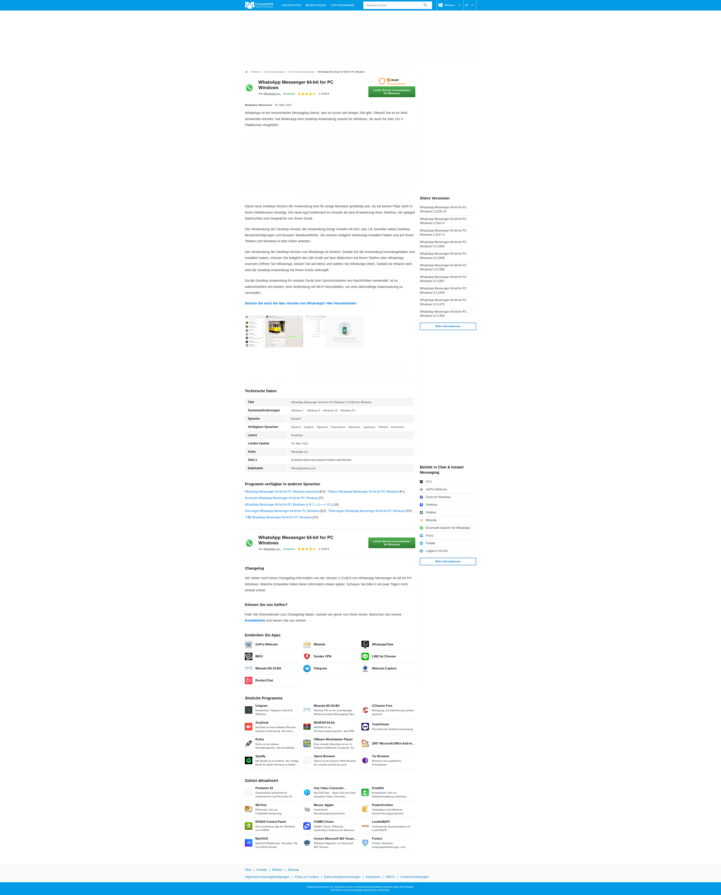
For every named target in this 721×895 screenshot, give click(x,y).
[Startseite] (246, 72)
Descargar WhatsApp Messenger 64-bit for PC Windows (282, 511)
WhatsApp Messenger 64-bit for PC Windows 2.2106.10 (443, 209)
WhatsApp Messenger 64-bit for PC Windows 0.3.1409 (443, 313)
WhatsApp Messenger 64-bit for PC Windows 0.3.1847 (443, 279)
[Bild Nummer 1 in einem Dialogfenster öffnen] (334, 331)
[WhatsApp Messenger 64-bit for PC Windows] (249, 87)
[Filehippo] (259, 5)
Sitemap (293, 869)
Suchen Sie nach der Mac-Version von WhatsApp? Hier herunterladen (301, 303)
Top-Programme (342, 5)
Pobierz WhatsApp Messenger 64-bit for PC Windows (363, 491)
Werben (277, 869)
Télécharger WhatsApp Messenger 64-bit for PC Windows (366, 511)
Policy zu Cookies (307, 876)
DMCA (390, 876)
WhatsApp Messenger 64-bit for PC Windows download (282, 491)
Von (269, 93)
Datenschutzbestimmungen (342, 876)
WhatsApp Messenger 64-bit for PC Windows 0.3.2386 (443, 267)
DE (466, 5)
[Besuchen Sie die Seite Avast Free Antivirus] (391, 81)
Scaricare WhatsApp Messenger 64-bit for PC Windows (281, 498)
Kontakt (262, 869)
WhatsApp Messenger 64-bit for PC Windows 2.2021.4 (443, 221)
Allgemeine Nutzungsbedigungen (267, 876)
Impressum (373, 876)
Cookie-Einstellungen (414, 876)
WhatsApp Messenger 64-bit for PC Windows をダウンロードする (289, 504)
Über (248, 869)
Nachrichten (291, 5)
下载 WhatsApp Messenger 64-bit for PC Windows (278, 517)
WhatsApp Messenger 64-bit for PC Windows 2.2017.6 (443, 232)
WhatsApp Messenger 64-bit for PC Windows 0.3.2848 (443, 255)
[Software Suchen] (425, 5)
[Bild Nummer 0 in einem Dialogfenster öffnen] (274, 331)
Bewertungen (315, 5)
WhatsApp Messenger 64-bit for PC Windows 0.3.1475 (443, 302)
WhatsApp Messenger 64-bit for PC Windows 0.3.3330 (443, 244)
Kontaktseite (255, 620)
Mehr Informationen (448, 326)
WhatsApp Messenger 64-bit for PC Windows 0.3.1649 (443, 290)
